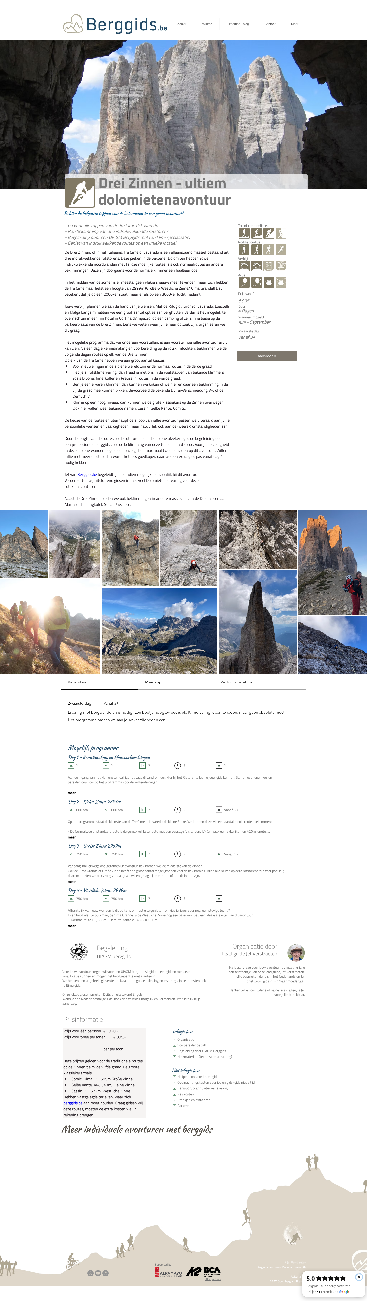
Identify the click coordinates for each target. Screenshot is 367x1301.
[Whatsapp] (90, 1273)
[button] (294, 24)
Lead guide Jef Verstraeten (249, 953)
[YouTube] (98, 1273)
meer (72, 792)
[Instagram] (105, 1273)
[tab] (99, 682)
